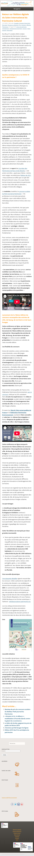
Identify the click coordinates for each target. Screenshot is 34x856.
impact (28, 28)
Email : (3, 751)
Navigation (17, 9)
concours (25, 28)
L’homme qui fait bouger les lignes (16, 728)
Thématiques (5, 27)
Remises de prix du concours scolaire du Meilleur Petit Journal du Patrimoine (17, 711)
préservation (9, 30)
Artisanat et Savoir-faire (24, 23)
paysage (4, 30)
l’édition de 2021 (25, 175)
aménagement (5, 28)
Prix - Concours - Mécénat (25, 25)
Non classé (4, 25)
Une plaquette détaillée (9, 579)
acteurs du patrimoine (21, 27)
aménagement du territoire (15, 28)
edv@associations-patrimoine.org (19, 602)
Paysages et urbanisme (13, 25)
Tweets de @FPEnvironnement (9, 797)
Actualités (16, 23)
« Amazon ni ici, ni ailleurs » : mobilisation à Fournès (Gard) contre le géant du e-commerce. (17, 718)
